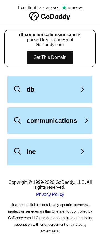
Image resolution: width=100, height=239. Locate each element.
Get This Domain (50, 57)
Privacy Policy (50, 194)
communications (52, 120)
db (30, 89)
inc (31, 151)
